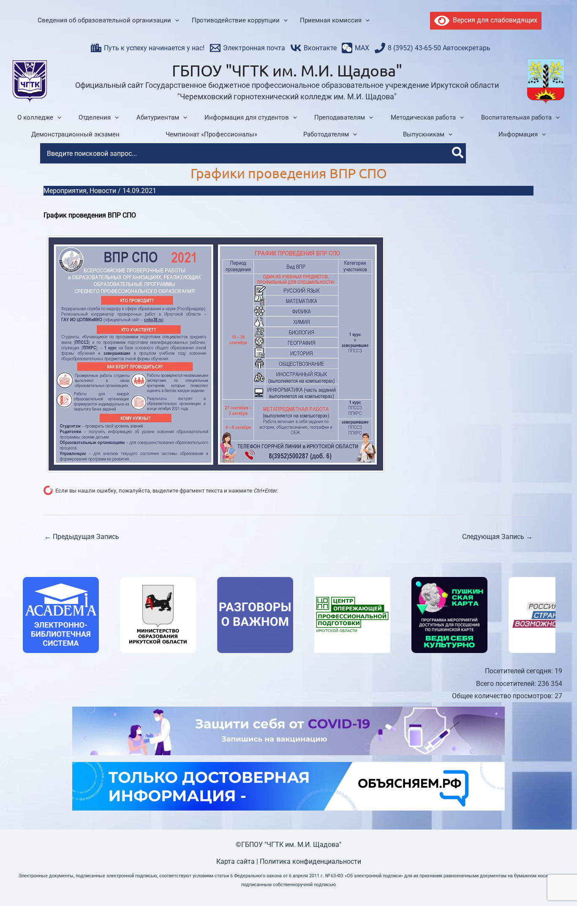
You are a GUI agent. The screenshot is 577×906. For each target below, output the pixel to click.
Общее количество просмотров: (503, 696)
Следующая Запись (497, 537)
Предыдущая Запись (81, 537)
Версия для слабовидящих (493, 20)
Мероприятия (65, 191)
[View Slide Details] (60, 615)
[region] (288, 615)
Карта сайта (235, 861)
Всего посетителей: (507, 684)
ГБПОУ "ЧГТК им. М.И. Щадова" (287, 70)
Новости (103, 191)
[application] (175, 21)
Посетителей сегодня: (520, 671)
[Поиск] (458, 153)
